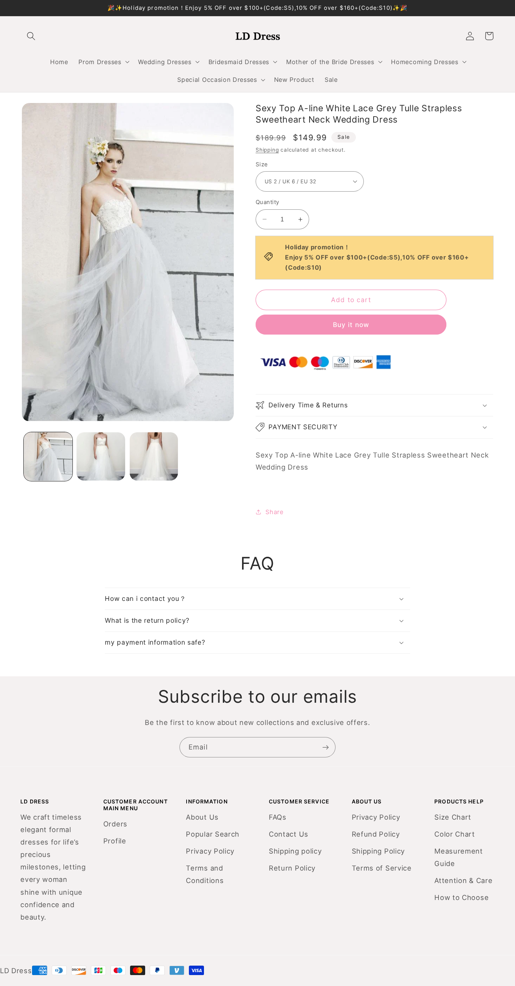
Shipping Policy (378, 851)
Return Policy (292, 868)
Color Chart (454, 834)
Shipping (267, 150)
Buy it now (351, 325)
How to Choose (461, 897)
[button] (103, 62)
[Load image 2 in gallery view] (101, 456)
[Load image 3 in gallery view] (154, 456)
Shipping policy (295, 851)
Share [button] (274, 512)
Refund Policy (376, 834)
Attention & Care (463, 880)
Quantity (267, 202)
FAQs (278, 817)
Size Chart (452, 817)
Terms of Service (382, 868)
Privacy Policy (210, 851)
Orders (115, 824)
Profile (114, 841)
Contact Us (288, 834)
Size (262, 164)
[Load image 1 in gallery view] (48, 456)
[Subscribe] (325, 747)
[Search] (31, 36)
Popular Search (212, 834)
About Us (202, 817)
